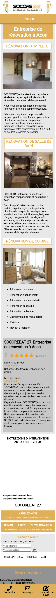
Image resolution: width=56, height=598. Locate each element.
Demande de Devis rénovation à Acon (28, 525)
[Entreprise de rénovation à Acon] (28, 7)
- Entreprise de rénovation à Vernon (17, 498)
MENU (28, 18)
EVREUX (36, 442)
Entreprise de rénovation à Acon (28, 32)
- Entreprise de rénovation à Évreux (17, 495)
